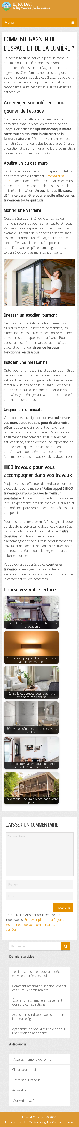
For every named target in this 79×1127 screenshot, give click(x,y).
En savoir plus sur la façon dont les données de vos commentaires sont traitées (37, 924)
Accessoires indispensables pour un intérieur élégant (38, 1016)
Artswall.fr (19, 1090)
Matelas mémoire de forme (31, 1059)
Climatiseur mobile (25, 1069)
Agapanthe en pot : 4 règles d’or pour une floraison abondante (38, 1031)
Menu (9, 22)
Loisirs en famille (16, 1122)
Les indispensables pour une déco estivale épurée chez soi (37, 973)
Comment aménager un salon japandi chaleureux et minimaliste (39, 988)
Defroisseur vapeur (26, 1080)
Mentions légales (40, 1122)
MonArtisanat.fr (23, 1100)
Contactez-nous (62, 1122)
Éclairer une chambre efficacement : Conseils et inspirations (38, 1002)
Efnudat (27, 1117)
